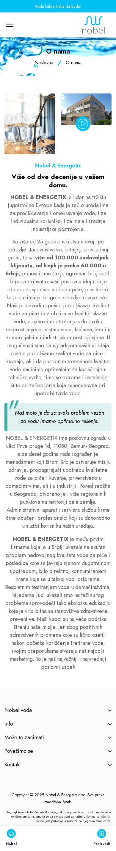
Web (67, 802)
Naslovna (44, 62)
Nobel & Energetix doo (65, 795)
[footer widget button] (58, 710)
